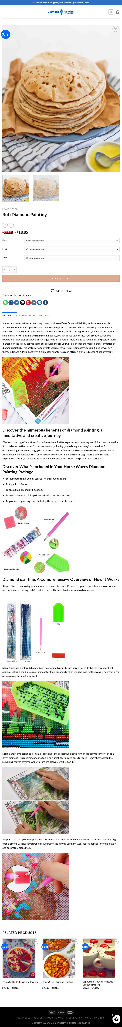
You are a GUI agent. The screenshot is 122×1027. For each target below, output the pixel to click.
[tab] (9, 315)
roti (29, 295)
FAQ (86, 1018)
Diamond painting (18, 579)
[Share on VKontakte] (34, 302)
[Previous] (9, 98)
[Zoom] (6, 168)
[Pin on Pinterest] (28, 302)
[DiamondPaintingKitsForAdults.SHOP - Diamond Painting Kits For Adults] (61, 12)
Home (5, 209)
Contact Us (23, 1018)
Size (4, 240)
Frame (5, 249)
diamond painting (11, 347)
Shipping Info (97, 1018)
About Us (37, 1018)
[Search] (111, 12)
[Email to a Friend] (22, 302)
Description (9, 315)
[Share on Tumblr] (45, 302)
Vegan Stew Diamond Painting (57, 982)
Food (15, 209)
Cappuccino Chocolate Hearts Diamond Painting (98, 983)
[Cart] (118, 11)
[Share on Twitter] (16, 302)
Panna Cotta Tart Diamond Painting (20, 982)
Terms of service (53, 1018)
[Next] (113, 98)
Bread (10, 295)
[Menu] (4, 12)
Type (4, 258)
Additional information (34, 315)
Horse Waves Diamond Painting (70, 323)
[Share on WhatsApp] (5, 302)
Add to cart (61, 278)
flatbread (18, 295)
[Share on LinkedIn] (39, 302)
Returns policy (73, 1018)
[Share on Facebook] (11, 302)
